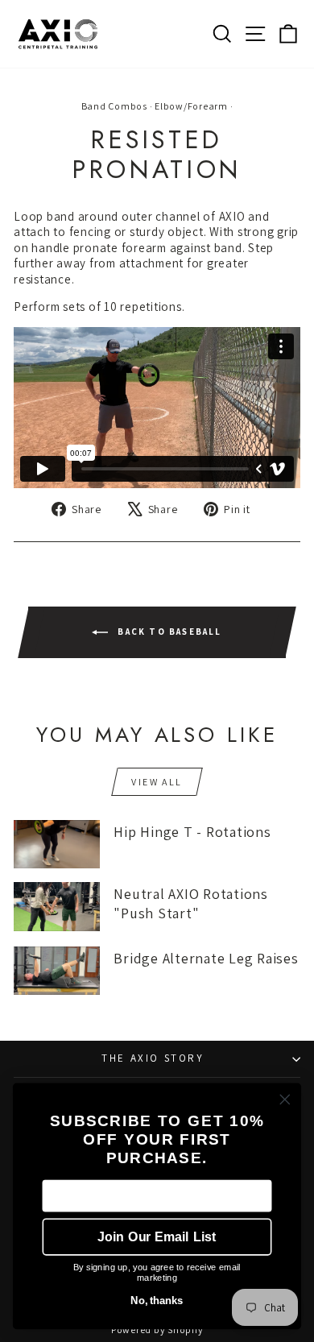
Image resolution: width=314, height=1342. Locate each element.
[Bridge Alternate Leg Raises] (57, 970)
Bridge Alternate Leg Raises (206, 958)
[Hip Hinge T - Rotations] (57, 844)
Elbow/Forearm (191, 106)
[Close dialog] (285, 1099)
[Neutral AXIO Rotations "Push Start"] (57, 906)
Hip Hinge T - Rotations (192, 831)
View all (156, 782)
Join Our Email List (156, 1237)
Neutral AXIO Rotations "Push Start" (191, 903)
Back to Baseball (167, 630)
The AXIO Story (152, 1058)
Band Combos (114, 106)
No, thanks (156, 1301)
